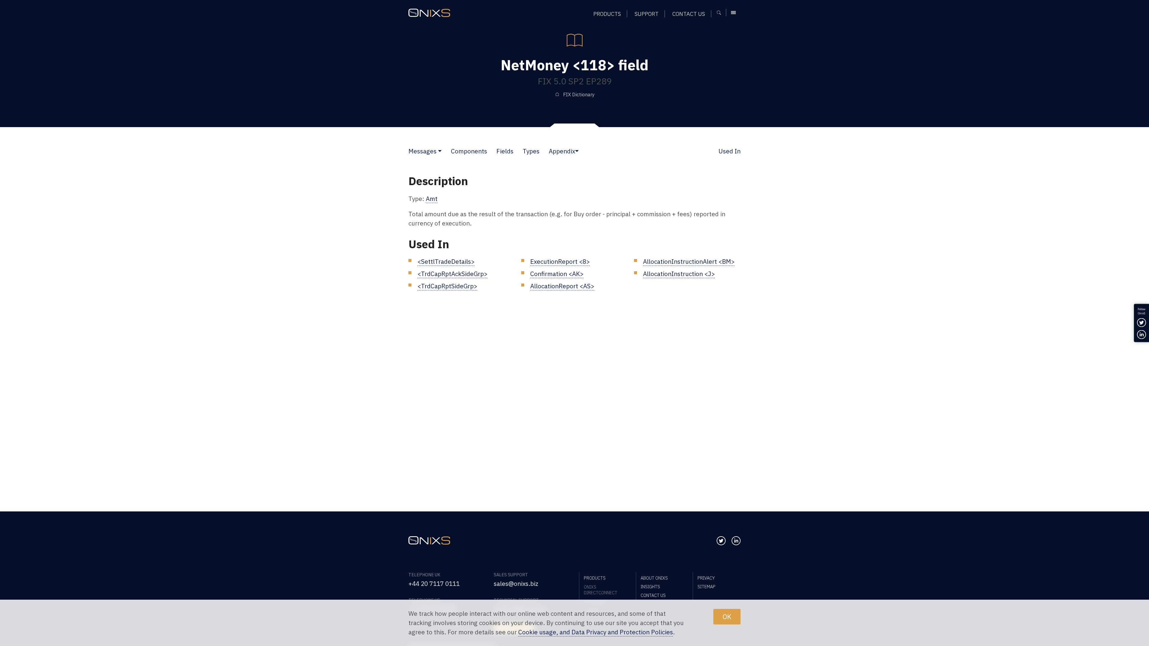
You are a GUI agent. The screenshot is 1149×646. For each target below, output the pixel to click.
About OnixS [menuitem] (654, 578)
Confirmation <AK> (556, 274)
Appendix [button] (562, 151)
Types (531, 151)
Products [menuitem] (607, 13)
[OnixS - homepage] (429, 13)
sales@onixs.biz (516, 584)
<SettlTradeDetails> (446, 262)
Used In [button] (729, 151)
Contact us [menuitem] (688, 13)
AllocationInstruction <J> (679, 274)
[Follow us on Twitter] (721, 540)
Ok (727, 616)
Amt (431, 199)
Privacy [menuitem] (706, 578)
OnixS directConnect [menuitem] (600, 589)
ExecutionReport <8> (560, 262)
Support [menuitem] (647, 13)
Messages (422, 151)
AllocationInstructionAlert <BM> (689, 262)
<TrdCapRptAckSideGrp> (452, 274)
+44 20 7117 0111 (434, 584)
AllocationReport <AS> (562, 286)
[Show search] (721, 12)
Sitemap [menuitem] (706, 586)
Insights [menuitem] (650, 586)
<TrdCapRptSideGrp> (447, 286)
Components (469, 151)
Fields (504, 151)
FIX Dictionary (579, 94)
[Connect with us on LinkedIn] (736, 540)
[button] (440, 151)
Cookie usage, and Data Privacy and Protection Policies (595, 632)
